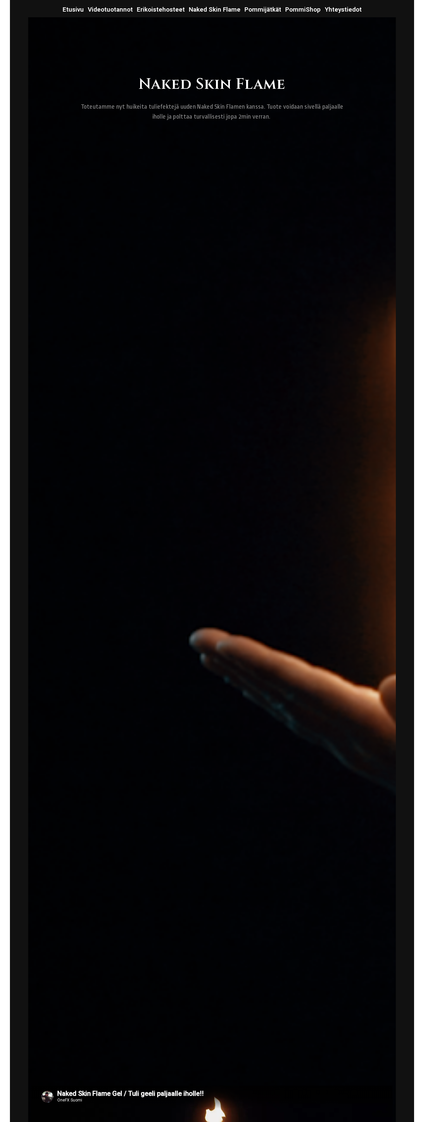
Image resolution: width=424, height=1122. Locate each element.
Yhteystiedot (343, 9)
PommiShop (303, 9)
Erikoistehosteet (161, 9)
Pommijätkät (262, 9)
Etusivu (73, 9)
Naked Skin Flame (214, 9)
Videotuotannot (110, 9)
